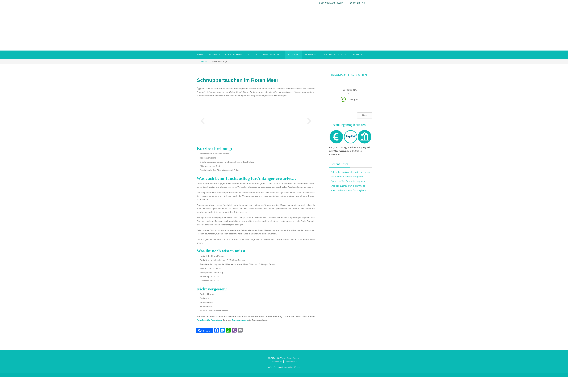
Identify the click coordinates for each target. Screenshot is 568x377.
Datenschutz (291, 361)
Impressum (276, 361)
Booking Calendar (353, 93)
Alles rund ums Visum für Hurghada (348, 190)
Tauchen (204, 61)
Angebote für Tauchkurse (210, 320)
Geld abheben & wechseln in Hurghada (350, 172)
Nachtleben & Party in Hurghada (347, 176)
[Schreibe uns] (195, 1)
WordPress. (295, 367)
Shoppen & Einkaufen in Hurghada (348, 185)
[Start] (197, 61)
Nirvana (284, 367)
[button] (202, 121)
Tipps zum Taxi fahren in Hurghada (348, 181)
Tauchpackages (240, 320)
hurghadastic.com (291, 357)
